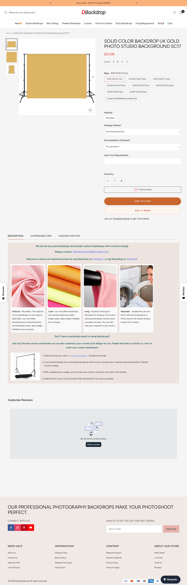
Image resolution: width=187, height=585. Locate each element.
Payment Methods (114, 558)
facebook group (121, 218)
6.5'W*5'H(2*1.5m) (137, 79)
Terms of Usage (112, 567)
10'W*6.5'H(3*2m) (140, 85)
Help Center (159, 553)
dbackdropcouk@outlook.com (91, 251)
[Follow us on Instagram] (17, 527)
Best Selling (52, 23)
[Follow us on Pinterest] (24, 527)
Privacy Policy (112, 563)
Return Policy (60, 558)
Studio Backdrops (34, 23)
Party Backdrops (124, 23)
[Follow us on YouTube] (30, 527)
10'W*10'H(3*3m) (115, 92)
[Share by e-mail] (127, 62)
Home (9, 33)
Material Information (63, 563)
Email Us (158, 563)
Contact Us (12, 558)
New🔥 (18, 23)
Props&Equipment (145, 23)
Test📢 (161, 23)
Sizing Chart (60, 567)
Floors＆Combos (103, 23)
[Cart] (180, 12)
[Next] (92, 76)
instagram (98, 259)
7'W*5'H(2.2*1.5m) (161, 79)
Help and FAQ (14, 563)
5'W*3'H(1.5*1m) (114, 79)
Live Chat (158, 558)
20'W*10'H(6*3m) (138, 92)
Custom (88, 23)
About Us (12, 553)
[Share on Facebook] (113, 62)
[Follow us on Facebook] (11, 527)
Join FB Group (14, 567)
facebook (132, 259)
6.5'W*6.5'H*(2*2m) (116, 85)
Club (170, 23)
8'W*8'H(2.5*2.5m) (165, 85)
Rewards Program (113, 553)
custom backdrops (79, 355)
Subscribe (171, 529)
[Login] (174, 12)
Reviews (157, 567)
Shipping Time (61, 553)
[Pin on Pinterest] (117, 62)
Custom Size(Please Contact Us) (122, 98)
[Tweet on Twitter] (122, 62)
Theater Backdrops (71, 23)
